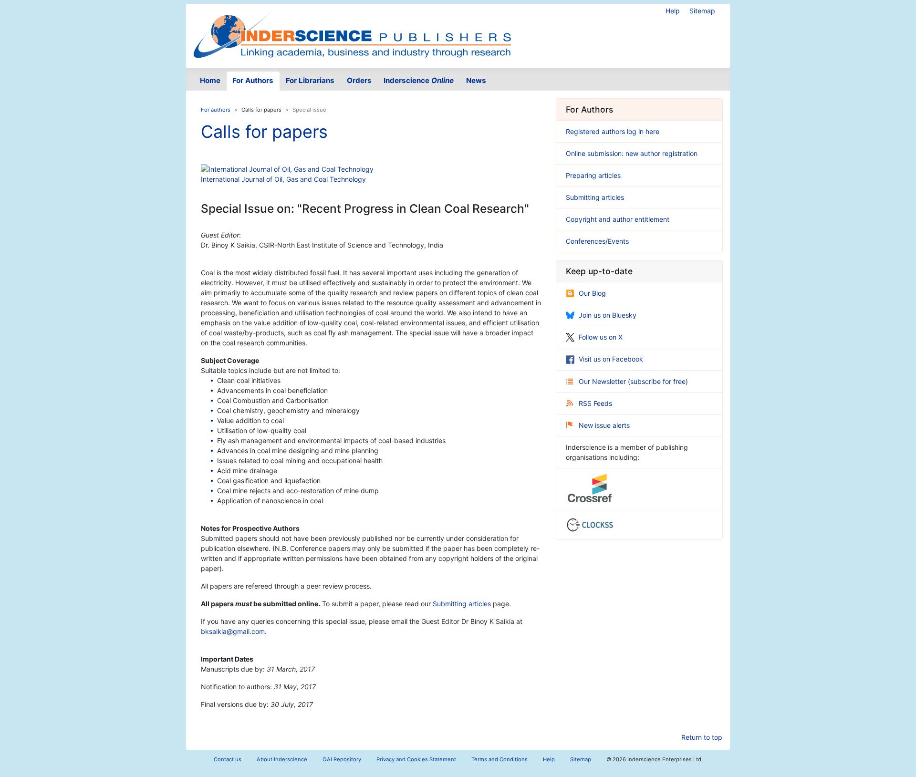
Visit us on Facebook (611, 359)
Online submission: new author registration (631, 153)
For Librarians (310, 80)
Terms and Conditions (499, 759)
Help (673, 11)
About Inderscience (282, 759)
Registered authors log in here (612, 131)
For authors (215, 109)
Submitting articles (462, 604)
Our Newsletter (603, 381)
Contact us (227, 759)
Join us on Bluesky (607, 315)
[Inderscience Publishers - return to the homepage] (352, 32)
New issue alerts (604, 425)
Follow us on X (601, 337)
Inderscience (419, 80)
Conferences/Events (597, 241)
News (476, 80)
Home (210, 80)
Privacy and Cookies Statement (416, 759)
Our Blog (592, 293)
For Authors (252, 80)
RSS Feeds (595, 403)
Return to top (701, 737)
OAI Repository (342, 759)
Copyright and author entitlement (617, 219)
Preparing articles (593, 175)
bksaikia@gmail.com (233, 631)
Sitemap (702, 11)
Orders (359, 80)
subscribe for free (658, 381)
